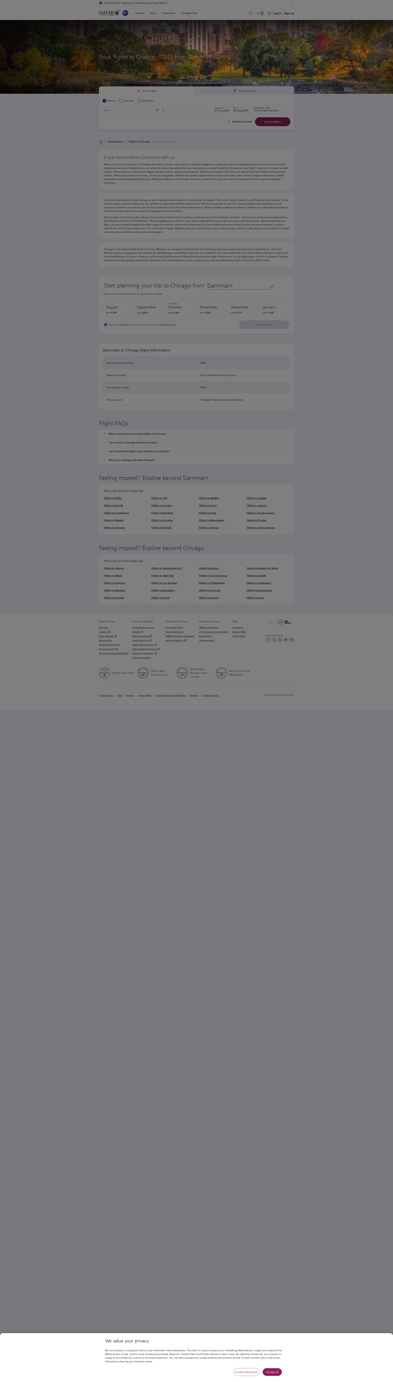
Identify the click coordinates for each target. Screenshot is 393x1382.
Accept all (272, 1371)
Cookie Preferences (246, 1371)
